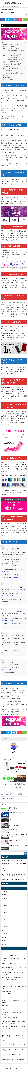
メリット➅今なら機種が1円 (12, 61)
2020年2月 (4, 937)
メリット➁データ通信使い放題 (13, 54)
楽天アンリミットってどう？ (10, 44)
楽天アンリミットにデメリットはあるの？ (14, 63)
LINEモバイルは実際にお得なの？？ (8, 798)
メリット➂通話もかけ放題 (12, 55)
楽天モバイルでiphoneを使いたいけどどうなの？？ (13, 1055)
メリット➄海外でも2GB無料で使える (15, 59)
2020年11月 (4, 919)
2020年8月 (4, 923)
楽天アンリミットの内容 (9, 46)
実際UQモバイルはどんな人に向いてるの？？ (13, 879)
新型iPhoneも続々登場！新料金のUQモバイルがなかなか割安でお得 (13, 1027)
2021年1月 (4, 912)
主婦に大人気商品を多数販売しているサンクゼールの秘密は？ (14, 1013)
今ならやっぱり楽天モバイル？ (6, 9)
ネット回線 (4, 996)
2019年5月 (4, 944)
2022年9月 (4, 891)
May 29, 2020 (15, 577)
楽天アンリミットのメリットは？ (11, 48)
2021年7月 (4, 898)
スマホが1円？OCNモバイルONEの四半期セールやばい (14, 987)
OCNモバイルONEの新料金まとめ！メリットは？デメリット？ (14, 973)
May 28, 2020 (16, 601)
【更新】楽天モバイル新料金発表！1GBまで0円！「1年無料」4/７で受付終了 (13, 978)
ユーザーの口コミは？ (8, 77)
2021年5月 (4, 905)
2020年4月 (4, 930)
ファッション (5, 1005)
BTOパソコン (5, 951)
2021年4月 (4, 909)
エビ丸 (14, 752)
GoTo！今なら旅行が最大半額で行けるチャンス (13, 955)
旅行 (3, 1031)
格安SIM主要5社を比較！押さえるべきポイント (13, 860)
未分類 (3, 1040)
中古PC (3, 1009)
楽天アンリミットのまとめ (10, 79)
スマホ (3, 983)
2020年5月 (4, 926)
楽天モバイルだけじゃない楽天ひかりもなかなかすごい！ (14, 1050)
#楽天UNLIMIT (19, 589)
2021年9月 (4, 894)
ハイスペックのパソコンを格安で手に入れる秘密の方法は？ (14, 1001)
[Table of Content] (25, 43)
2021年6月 (4, 902)
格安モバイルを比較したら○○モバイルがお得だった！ (14, 1044)
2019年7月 (4, 940)
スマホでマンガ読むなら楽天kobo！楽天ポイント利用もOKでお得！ (14, 992)
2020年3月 (4, 933)
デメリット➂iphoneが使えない (13, 72)
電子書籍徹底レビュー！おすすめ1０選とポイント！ (13, 1060)
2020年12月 (5, 916)
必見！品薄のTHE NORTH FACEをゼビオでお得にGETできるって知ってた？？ (13, 1022)
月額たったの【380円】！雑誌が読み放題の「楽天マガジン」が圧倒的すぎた (13, 1036)
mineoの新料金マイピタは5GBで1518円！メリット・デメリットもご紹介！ (14, 968)
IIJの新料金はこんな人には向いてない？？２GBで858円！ (14, 959)
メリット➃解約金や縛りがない (13, 57)
